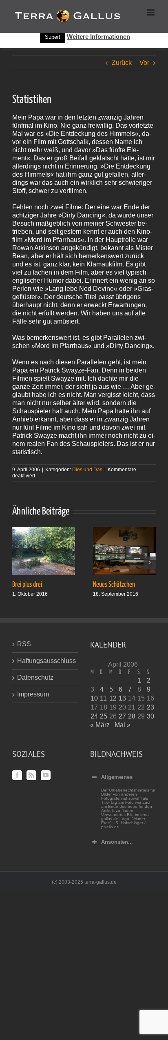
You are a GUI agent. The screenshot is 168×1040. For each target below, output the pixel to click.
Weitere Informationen (98, 36)
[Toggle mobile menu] (151, 12)
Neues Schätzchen (114, 584)
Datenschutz (35, 677)
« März (100, 724)
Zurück (122, 62)
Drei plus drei (27, 584)
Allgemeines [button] (117, 777)
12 (113, 698)
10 (94, 698)
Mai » (122, 724)
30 (150, 716)
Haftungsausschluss (45, 660)
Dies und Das (87, 469)
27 (122, 716)
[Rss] (31, 775)
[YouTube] (46, 775)
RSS (24, 644)
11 (103, 698)
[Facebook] (17, 775)
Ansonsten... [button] (117, 842)
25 (103, 716)
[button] (18, 563)
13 (122, 698)
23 (150, 707)
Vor (144, 62)
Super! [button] (52, 37)
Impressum (33, 694)
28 (131, 716)
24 (94, 716)
